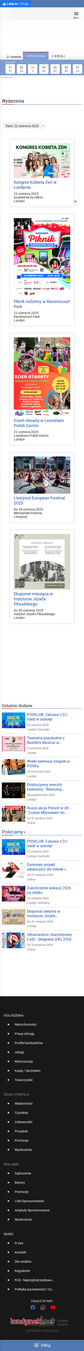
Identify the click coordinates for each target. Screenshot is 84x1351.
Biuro (8, 1234)
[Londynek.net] (40, 15)
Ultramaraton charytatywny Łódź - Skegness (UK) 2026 (49, 936)
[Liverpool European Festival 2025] (42, 475)
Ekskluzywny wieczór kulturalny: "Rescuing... (45, 787)
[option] (40, 1026)
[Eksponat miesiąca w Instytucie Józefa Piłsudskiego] (42, 562)
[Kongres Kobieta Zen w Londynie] (42, 160)
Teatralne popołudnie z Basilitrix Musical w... (46, 740)
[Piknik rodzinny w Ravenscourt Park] (42, 257)
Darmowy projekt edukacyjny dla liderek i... (47, 866)
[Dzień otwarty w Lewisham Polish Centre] (42, 376)
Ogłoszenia (14, 1015)
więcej (57, 56)
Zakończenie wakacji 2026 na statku (49, 890)
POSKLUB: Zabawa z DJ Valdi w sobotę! (47, 716)
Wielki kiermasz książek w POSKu (48, 763)
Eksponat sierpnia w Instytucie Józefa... (43, 913)
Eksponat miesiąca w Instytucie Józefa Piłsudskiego (33, 598)
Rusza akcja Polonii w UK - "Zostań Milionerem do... (49, 810)
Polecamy (12, 832)
